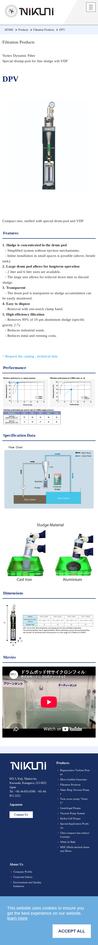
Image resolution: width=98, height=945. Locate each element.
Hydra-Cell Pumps (70, 818)
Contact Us (21, 814)
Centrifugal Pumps (70, 808)
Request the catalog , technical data (31, 356)
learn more (17, 918)
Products (23, 29)
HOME (9, 29)
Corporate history (23, 876)
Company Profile (22, 871)
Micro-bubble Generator (73, 779)
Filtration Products (43, 29)
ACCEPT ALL (71, 931)
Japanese (16, 804)
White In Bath (67, 841)
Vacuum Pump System (72, 813)
